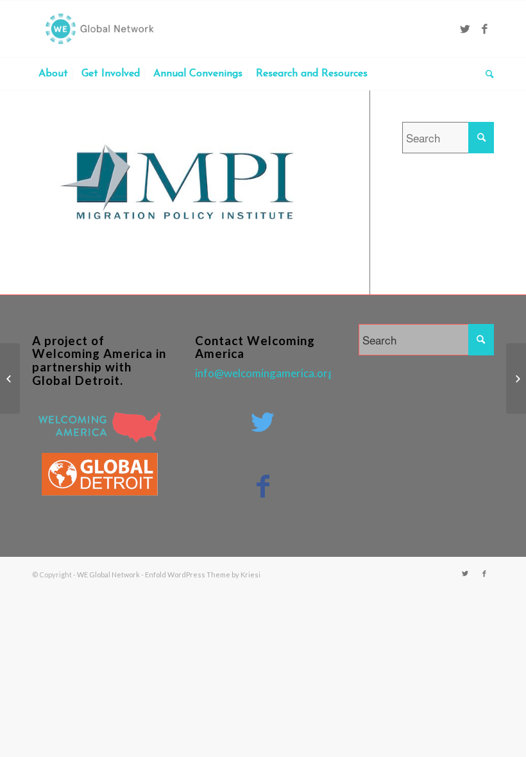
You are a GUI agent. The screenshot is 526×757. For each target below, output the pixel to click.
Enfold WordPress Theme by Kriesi (202, 574)
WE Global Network (108, 574)
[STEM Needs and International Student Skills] (10, 378)
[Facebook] (484, 28)
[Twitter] (465, 28)
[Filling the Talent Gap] (516, 378)
